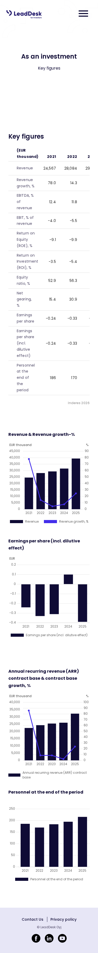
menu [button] (83, 13)
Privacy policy (63, 919)
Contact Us (32, 919)
